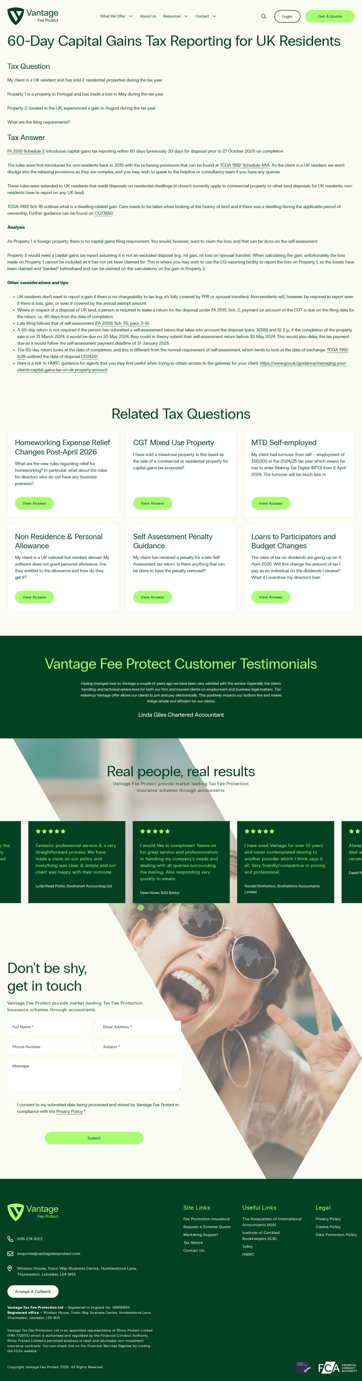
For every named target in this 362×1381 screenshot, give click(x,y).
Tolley (247, 1247)
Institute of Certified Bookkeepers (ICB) (261, 1236)
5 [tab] (161, 908)
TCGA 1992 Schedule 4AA (245, 165)
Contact (202, 16)
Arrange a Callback (33, 1292)
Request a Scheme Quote (207, 1227)
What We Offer (112, 16)
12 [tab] (232, 908)
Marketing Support (200, 1235)
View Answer (34, 503)
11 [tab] (221, 908)
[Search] (264, 16)
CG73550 (104, 213)
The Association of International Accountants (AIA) (272, 1222)
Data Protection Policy (336, 1235)
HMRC (248, 1254)
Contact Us (193, 1250)
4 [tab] (151, 908)
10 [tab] (211, 908)
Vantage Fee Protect (42, 1367)
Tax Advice (193, 1243)
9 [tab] (201, 908)
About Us (148, 16)
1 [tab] (120, 908)
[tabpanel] (181, 862)
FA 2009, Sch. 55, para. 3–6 (122, 323)
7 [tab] (181, 908)
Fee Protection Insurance (206, 1219)
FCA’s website (25, 1351)
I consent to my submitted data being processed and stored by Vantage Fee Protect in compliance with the (98, 1108)
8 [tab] (191, 908)
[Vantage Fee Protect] (32, 16)
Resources (172, 16)
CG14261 (89, 357)
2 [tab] (131, 908)
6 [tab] (171, 908)
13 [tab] (242, 908)
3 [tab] (141, 908)
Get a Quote (330, 16)
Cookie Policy (328, 1227)
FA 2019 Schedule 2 (26, 151)
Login (287, 16)
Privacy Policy (69, 1111)
